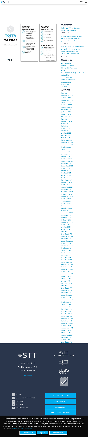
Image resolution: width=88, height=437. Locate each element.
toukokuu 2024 (66, 121)
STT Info (19, 394)
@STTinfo (19, 404)
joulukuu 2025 (66, 98)
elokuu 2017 (65, 281)
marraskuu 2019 (67, 222)
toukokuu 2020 (66, 208)
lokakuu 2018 (66, 248)
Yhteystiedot (27, 375)
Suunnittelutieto (67, 77)
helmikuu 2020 (67, 215)
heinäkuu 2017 (66, 283)
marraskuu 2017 (67, 274)
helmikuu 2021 (66, 189)
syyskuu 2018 (66, 250)
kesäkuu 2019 (66, 232)
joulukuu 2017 (66, 271)
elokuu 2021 (65, 178)
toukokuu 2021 (66, 182)
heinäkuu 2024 (66, 116)
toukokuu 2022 (66, 156)
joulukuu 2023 (66, 128)
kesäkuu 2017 (66, 286)
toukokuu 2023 (66, 138)
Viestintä (64, 87)
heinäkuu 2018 (66, 255)
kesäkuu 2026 (66, 93)
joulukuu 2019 (66, 220)
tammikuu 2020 (67, 217)
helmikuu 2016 (66, 321)
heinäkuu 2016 (66, 309)
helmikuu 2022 (66, 163)
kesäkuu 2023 (66, 135)
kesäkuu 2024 (66, 119)
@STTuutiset (20, 401)
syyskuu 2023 (66, 133)
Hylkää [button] (42, 433)
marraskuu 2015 (67, 328)
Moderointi (65, 84)
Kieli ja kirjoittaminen (69, 68)
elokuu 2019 (65, 229)
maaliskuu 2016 (67, 318)
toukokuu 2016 (66, 314)
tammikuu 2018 (67, 269)
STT (5, 2)
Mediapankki (60, 407)
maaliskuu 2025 (67, 107)
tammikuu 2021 (67, 192)
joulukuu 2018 (66, 243)
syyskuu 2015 (66, 333)
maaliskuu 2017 (67, 290)
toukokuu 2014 (66, 342)
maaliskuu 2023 (67, 142)
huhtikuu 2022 (66, 159)
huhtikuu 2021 (66, 185)
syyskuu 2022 (66, 149)
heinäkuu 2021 (66, 180)
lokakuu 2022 (66, 147)
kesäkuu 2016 (66, 311)
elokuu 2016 (65, 307)
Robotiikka (65, 75)
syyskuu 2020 (66, 201)
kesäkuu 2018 (66, 257)
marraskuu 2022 (67, 145)
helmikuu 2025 (66, 109)
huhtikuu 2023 (66, 140)
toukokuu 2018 (66, 260)
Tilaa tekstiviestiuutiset (60, 396)
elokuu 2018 (65, 253)
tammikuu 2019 (67, 241)
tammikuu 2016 (67, 323)
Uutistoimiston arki (68, 80)
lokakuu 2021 (66, 173)
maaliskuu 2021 (67, 187)
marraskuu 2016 (67, 300)
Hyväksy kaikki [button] (28, 433)
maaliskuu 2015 (67, 335)
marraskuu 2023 (67, 131)
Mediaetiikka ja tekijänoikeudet (72, 73)
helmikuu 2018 (66, 267)
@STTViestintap (22, 408)
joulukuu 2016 (66, 297)
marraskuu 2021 (67, 171)
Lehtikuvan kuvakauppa (60, 413)
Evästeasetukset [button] (58, 433)
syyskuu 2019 (66, 227)
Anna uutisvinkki (60, 401)
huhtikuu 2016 (66, 316)
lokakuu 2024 (66, 114)
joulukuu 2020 (66, 194)
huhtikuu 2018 (66, 262)
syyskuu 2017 (66, 278)
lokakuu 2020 (66, 199)
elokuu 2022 (65, 152)
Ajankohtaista (66, 63)
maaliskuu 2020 (67, 213)
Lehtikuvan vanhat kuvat (25, 398)
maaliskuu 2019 (67, 236)
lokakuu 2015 (66, 330)
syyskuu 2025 (66, 102)
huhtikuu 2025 (66, 105)
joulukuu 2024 (66, 112)
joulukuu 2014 (66, 340)
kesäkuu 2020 (66, 206)
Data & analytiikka (67, 66)
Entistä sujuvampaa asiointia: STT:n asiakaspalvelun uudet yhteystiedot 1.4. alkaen (71, 38)
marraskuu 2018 (67, 246)
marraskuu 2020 (67, 196)
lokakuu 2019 (66, 225)
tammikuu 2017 (67, 295)
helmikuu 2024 (66, 126)
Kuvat (63, 70)
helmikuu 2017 (66, 293)
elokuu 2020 (65, 203)
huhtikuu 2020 (66, 210)
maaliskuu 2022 (67, 161)
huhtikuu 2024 (66, 123)
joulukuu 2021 (66, 168)
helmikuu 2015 (66, 337)
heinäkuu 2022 (66, 154)
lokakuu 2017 (66, 276)
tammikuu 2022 (67, 166)
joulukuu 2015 (66, 326)
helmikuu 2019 (66, 239)
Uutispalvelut (66, 82)
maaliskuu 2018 (67, 264)
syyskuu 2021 (66, 175)
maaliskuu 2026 (67, 95)
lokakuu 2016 (66, 302)
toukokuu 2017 (66, 288)
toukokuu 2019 (66, 234)
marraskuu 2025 (67, 100)
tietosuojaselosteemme (22, 429)
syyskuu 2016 (66, 304)
